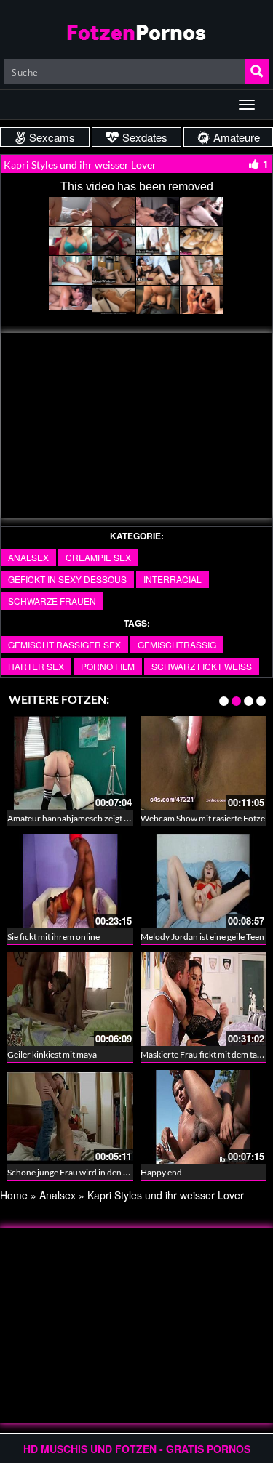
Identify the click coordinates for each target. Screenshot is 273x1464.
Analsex (28, 557)
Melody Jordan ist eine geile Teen (202, 936)
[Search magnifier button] (257, 71)
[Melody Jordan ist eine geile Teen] (203, 879)
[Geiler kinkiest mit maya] (70, 997)
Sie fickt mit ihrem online (53, 936)
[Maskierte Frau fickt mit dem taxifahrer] (203, 997)
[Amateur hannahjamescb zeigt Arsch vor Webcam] (70, 761)
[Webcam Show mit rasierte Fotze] (203, 761)
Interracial (172, 579)
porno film (108, 666)
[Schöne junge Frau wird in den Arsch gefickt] (70, 1115)
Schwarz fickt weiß (201, 666)
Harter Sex (36, 666)
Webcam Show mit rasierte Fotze (203, 818)
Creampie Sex (98, 557)
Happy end (161, 1172)
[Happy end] (203, 1115)
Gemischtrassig (177, 644)
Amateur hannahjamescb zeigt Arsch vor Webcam (102, 818)
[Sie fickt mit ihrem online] (70, 879)
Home (14, 1195)
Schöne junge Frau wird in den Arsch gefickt (90, 1172)
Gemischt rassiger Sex (64, 644)
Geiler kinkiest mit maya (52, 1054)
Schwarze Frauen (52, 601)
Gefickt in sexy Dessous (67, 579)
